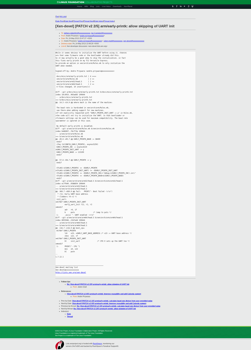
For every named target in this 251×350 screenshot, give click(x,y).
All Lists (63, 17)
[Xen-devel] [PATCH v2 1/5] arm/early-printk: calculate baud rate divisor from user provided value (112, 301)
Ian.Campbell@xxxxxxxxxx (101, 33)
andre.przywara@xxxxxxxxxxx (92, 36)
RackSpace (97, 344)
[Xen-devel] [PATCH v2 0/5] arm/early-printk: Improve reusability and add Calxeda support (104, 294)
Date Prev (60, 21)
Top (57, 17)
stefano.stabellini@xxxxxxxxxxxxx (77, 33)
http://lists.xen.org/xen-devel (70, 273)
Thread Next (89, 21)
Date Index (98, 21)
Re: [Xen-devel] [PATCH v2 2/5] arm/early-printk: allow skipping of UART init (98, 284)
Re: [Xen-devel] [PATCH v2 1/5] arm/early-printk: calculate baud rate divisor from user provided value (118, 306)
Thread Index (109, 21)
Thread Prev (78, 21)
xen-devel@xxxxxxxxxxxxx (133, 41)
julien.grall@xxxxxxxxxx (113, 41)
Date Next (68, 21)
